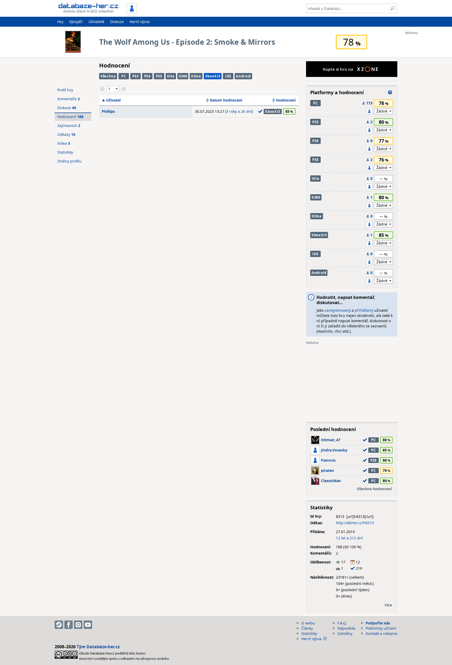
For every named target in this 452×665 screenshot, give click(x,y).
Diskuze (117, 21)
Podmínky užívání (381, 628)
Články (307, 628)
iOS (228, 76)
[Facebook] (68, 625)
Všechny (108, 76)
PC (123, 76)
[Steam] (59, 625)
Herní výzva (139, 21)
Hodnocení (286, 100)
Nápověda (346, 628)
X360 (183, 76)
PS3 (135, 76)
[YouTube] (88, 625)
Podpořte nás (378, 623)
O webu (308, 623)
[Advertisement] (426, 113)
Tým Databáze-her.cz (98, 647)
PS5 (159, 76)
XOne (196, 76)
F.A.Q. (342, 623)
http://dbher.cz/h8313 (355, 522)
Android (243, 76)
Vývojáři (76, 21)
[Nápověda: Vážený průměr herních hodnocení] (390, 92)
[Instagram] (78, 625)
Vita (170, 76)
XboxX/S (213, 76)
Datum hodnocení (226, 100)
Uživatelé (96, 21)
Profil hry (65, 89)
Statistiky (65, 152)
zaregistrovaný (338, 310)
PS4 (147, 76)
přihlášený (364, 310)
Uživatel (113, 100)
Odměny (344, 633)
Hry (60, 21)
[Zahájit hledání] (392, 8)
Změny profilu (69, 161)
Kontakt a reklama (381, 633)
